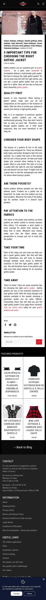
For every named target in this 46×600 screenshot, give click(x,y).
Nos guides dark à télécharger (15, 566)
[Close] (43, 579)
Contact (6, 558)
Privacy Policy (8, 510)
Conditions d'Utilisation (12, 526)
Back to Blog (24, 447)
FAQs (5, 546)
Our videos (7, 570)
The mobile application (12, 542)
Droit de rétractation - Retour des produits (20, 530)
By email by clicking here (13, 475)
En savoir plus (27, 589)
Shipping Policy (9, 506)
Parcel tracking (9, 554)
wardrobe (35, 70)
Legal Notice (8, 522)
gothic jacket (22, 87)
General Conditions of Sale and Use (17, 518)
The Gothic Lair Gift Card (13, 562)
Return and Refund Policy (13, 514)
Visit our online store (13, 307)
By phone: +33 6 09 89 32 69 (14, 485)
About (5, 502)
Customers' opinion (10, 550)
